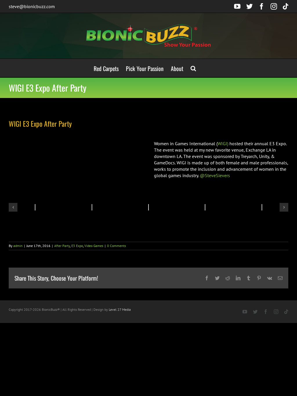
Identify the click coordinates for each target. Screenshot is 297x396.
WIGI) (223, 143)
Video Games (93, 246)
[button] (193, 68)
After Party (62, 246)
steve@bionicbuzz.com (32, 6)
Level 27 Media (120, 309)
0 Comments (116, 246)
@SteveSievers (215, 175)
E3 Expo (77, 246)
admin (18, 246)
